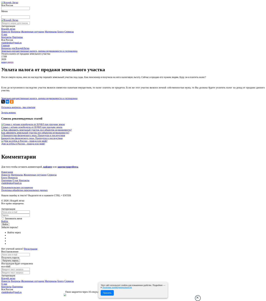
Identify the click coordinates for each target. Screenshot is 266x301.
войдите (47, 166)
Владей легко (8, 29)
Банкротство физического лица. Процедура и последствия (31, 138)
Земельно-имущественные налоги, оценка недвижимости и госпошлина (39, 98)
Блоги (60, 31)
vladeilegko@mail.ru (11, 42)
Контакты (6, 37)
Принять (107, 293)
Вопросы (15, 31)
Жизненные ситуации (32, 31)
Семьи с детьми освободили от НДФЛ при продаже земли (31, 127)
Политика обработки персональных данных (24, 190)
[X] (3, 102)
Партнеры (17, 37)
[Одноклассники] (12, 102)
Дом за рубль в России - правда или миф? (23, 143)
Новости (5, 31)
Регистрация (30, 248)
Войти (4, 221)
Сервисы (69, 31)
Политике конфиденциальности (117, 287)
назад (4, 62)
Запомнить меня (13, 218)
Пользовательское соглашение (17, 187)
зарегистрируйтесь (67, 166)
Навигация (7, 172)
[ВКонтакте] (7, 102)
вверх (11, 62)
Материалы (51, 31)
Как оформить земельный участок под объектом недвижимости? (35, 132)
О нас (4, 34)
